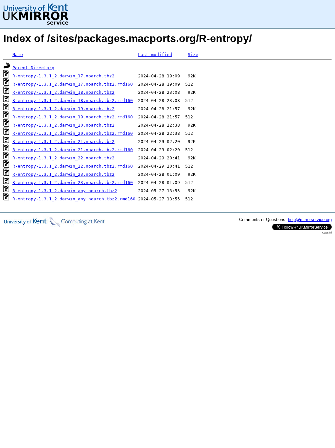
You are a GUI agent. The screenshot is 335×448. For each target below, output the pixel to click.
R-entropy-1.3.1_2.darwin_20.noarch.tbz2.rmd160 (72, 133)
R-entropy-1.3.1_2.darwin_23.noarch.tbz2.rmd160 (72, 182)
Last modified (155, 54)
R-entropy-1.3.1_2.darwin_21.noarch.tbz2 (63, 141)
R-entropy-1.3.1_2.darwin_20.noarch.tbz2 (63, 125)
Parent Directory (33, 67)
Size (193, 54)
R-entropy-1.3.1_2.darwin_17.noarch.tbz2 (63, 75)
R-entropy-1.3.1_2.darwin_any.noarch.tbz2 (64, 190)
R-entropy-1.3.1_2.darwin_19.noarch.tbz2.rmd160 (72, 116)
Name (17, 54)
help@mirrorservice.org (310, 219)
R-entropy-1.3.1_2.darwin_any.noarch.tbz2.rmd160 (73, 198)
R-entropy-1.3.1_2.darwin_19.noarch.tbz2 (63, 108)
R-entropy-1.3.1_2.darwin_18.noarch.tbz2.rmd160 (72, 100)
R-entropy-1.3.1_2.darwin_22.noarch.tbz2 (63, 157)
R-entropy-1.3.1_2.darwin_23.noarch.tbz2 (63, 174)
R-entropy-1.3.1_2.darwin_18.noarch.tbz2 (63, 92)
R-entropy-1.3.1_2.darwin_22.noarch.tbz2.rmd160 (72, 166)
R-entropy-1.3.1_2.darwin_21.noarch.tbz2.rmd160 (72, 149)
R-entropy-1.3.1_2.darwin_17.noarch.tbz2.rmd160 (72, 84)
